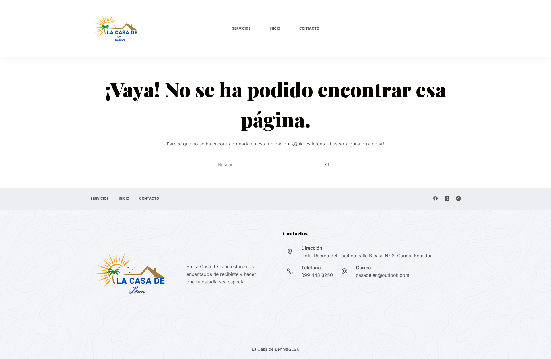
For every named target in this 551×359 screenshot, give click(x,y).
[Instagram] (458, 198)
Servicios (241, 28)
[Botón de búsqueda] (327, 164)
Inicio (275, 28)
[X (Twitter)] (447, 198)
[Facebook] (435, 198)
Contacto (309, 28)
